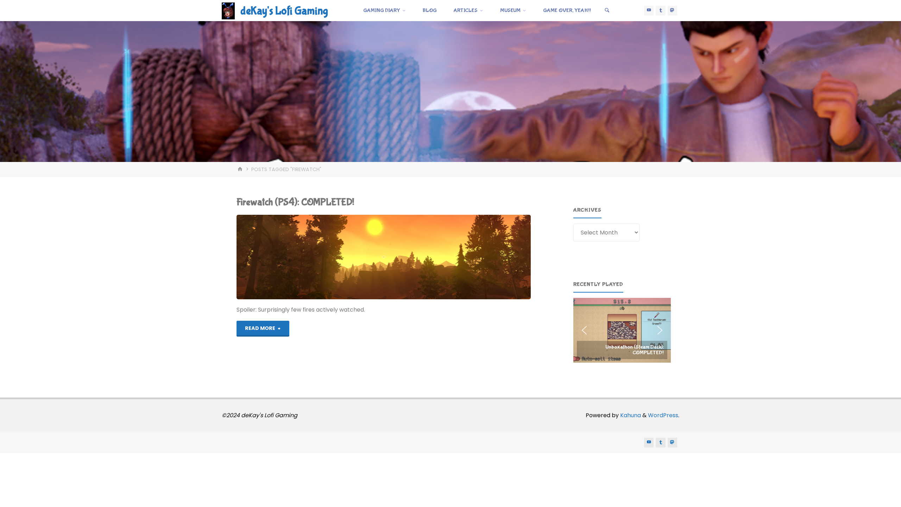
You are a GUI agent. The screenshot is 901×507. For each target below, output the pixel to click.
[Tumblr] (661, 10)
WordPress (663, 415)
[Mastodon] (673, 10)
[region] (622, 330)
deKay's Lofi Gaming (284, 11)
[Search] (607, 10)
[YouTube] (649, 10)
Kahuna (630, 415)
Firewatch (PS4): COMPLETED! (295, 202)
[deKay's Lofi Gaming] (228, 10)
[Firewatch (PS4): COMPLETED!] (433, 257)
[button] (622, 330)
